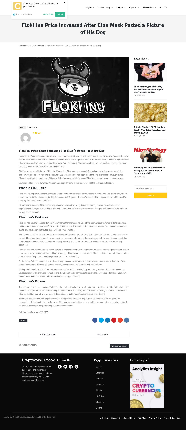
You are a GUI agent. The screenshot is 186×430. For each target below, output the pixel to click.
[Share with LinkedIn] (107, 320)
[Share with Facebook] (94, 320)
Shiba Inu (100, 402)
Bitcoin (99, 367)
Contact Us (116, 418)
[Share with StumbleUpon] (120, 320)
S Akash (37, 133)
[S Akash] (25, 138)
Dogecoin (100, 384)
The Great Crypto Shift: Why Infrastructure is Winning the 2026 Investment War (148, 89)
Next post (101, 334)
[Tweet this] (101, 320)
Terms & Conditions (172, 418)
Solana (99, 408)
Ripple (99, 390)
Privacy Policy (154, 418)
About (22, 127)
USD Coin (100, 396)
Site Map (142, 418)
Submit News (129, 418)
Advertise (104, 418)
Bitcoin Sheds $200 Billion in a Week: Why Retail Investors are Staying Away (149, 130)
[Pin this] (113, 320)
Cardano (99, 378)
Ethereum (100, 373)
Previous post (48, 334)
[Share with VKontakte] (126, 320)
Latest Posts (32, 127)
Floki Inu (23, 320)
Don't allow (48, 14)
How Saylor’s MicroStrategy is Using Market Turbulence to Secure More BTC (149, 170)
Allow (60, 14)
